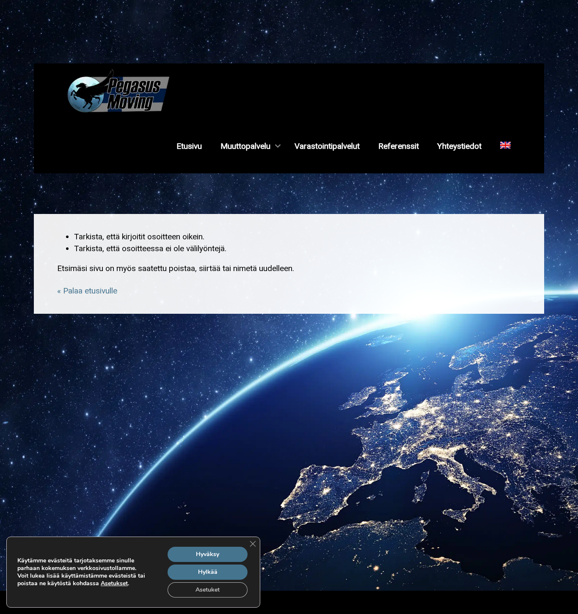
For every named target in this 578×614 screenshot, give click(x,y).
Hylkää (207, 572)
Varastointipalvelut (327, 146)
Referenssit (398, 146)
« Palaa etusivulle (87, 291)
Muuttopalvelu (245, 146)
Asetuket (207, 590)
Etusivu (189, 146)
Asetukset (114, 583)
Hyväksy (207, 554)
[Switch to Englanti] (505, 146)
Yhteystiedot (459, 146)
